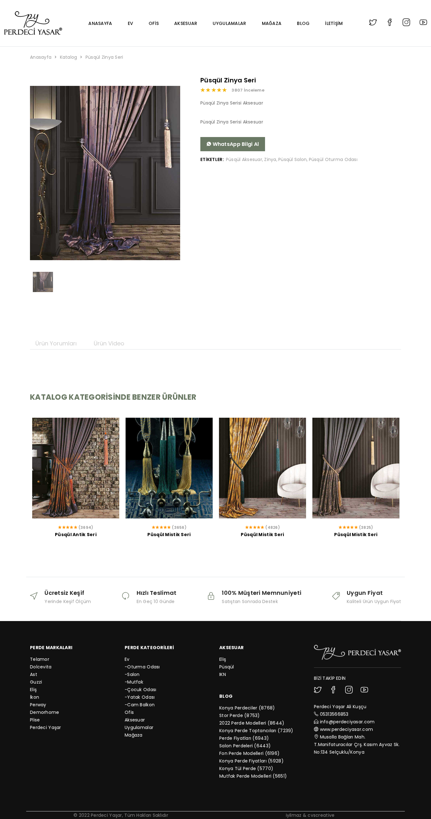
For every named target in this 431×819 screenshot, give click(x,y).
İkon (34, 697)
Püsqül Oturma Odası (333, 159)
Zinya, (270, 159)
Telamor (39, 659)
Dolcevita (41, 667)
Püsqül (226, 667)
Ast (33, 674)
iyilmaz (294, 815)
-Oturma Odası (142, 667)
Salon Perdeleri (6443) (245, 746)
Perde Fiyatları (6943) (244, 738)
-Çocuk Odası (140, 689)
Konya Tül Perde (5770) (246, 768)
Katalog (68, 57)
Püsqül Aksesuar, (244, 159)
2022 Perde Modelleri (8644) (252, 723)
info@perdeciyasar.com (347, 722)
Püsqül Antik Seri (76, 534)
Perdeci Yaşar (45, 727)
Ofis (154, 23)
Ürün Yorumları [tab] (56, 343)
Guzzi (36, 682)
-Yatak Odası (140, 697)
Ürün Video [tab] (109, 343)
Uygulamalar (229, 23)
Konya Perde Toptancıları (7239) (256, 730)
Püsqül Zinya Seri (104, 57)
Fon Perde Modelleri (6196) (249, 753)
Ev (130, 23)
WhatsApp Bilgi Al (235, 144)
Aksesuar (185, 23)
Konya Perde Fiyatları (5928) (251, 761)
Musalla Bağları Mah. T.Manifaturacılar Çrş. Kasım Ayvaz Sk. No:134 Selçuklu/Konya (357, 744)
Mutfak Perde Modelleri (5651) (253, 776)
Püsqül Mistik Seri (169, 534)
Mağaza (272, 23)
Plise (35, 720)
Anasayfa (100, 23)
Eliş (33, 689)
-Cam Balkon (140, 705)
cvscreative (321, 815)
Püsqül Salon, (293, 159)
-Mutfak (134, 682)
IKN (222, 674)
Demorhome (44, 712)
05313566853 (334, 714)
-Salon (132, 674)
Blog (303, 23)
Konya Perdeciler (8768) (247, 708)
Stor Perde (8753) (239, 715)
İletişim (334, 23)
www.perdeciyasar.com (346, 729)
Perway (38, 705)
